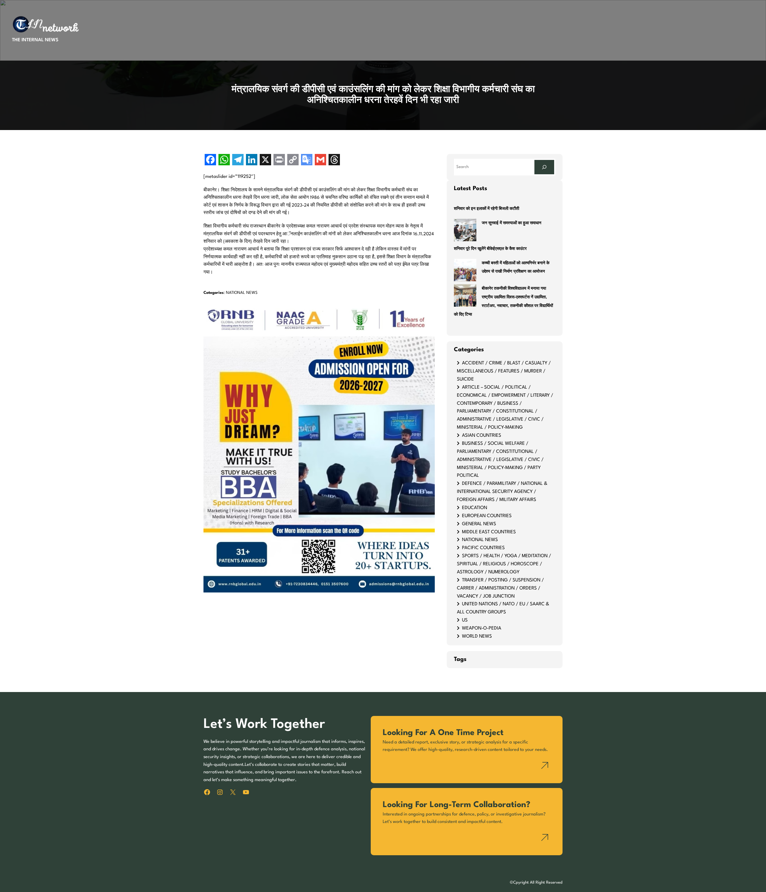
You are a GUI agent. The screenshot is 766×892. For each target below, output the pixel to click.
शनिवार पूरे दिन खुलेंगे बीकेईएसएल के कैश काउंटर (490, 249)
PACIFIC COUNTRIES (483, 548)
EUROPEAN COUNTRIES (487, 516)
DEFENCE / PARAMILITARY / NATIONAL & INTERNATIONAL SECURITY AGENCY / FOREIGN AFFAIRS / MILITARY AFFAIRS (502, 491)
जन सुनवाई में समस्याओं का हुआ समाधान (511, 223)
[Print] (279, 160)
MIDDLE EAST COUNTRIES (489, 532)
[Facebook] (210, 160)
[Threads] (334, 160)
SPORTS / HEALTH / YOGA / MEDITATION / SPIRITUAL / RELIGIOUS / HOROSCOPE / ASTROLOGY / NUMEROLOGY (504, 564)
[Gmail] (320, 160)
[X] (265, 160)
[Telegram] (238, 160)
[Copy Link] (293, 160)
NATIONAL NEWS (242, 293)
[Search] (544, 167)
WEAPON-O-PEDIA (481, 628)
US (465, 620)
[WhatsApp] (224, 160)
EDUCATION (474, 507)
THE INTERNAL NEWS (35, 40)
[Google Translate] (307, 160)
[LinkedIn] (252, 160)
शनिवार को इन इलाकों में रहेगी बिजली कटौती (486, 209)
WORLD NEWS (477, 636)
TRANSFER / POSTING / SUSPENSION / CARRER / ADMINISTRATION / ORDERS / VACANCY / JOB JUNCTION (500, 588)
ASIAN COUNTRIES (481, 435)
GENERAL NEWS (479, 524)
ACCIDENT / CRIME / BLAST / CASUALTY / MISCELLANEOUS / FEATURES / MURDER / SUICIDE (504, 371)
